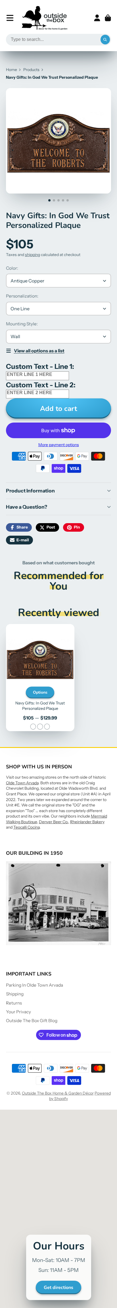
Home (11, 69)
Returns (14, 1003)
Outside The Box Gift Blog (31, 1020)
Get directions (58, 1287)
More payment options (58, 444)
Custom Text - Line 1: (40, 366)
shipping (32, 254)
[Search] (105, 40)
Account (97, 17)
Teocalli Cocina (26, 827)
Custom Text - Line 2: (41, 385)
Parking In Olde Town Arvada (34, 985)
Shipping (15, 994)
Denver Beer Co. (53, 821)
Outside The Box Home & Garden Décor (58, 1093)
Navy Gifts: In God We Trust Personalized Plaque (40, 677)
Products (31, 69)
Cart (108, 17)
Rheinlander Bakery (87, 821)
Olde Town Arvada (22, 782)
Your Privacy (18, 1011)
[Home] (44, 18)
